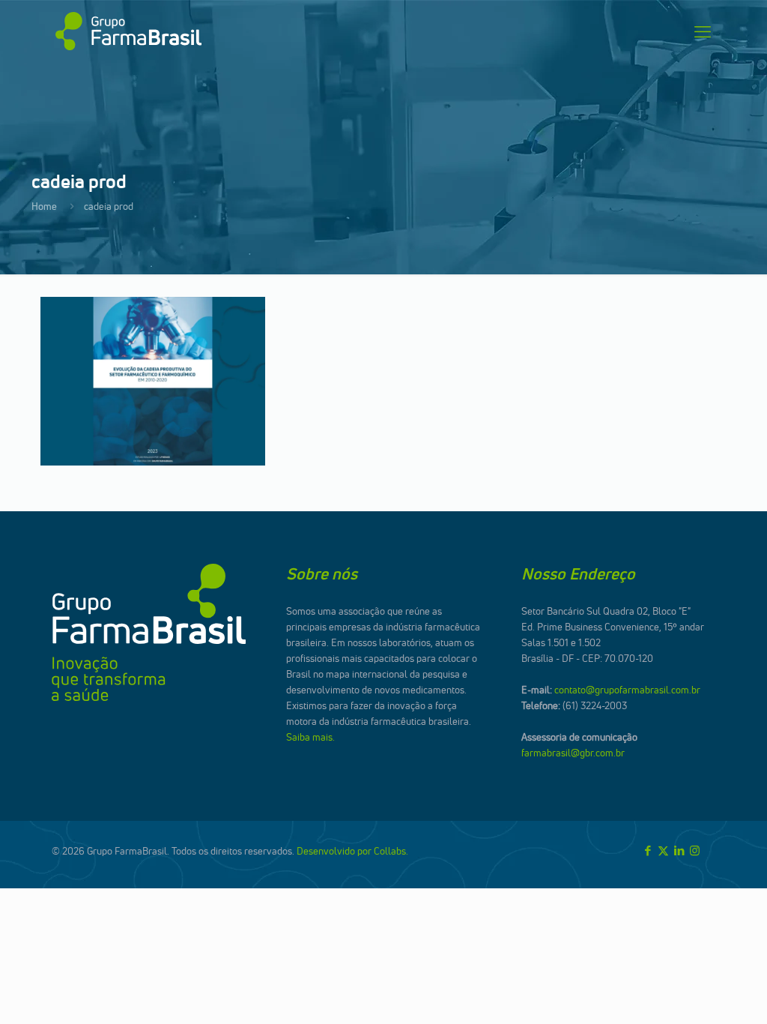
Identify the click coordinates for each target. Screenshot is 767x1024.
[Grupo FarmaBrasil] (128, 31)
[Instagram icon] (694, 850)
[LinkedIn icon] (679, 850)
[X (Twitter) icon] (663, 850)
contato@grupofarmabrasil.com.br (627, 690)
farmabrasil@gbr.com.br (573, 753)
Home (44, 206)
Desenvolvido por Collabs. (352, 851)
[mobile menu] (702, 31)
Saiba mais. (310, 737)
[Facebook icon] (647, 850)
